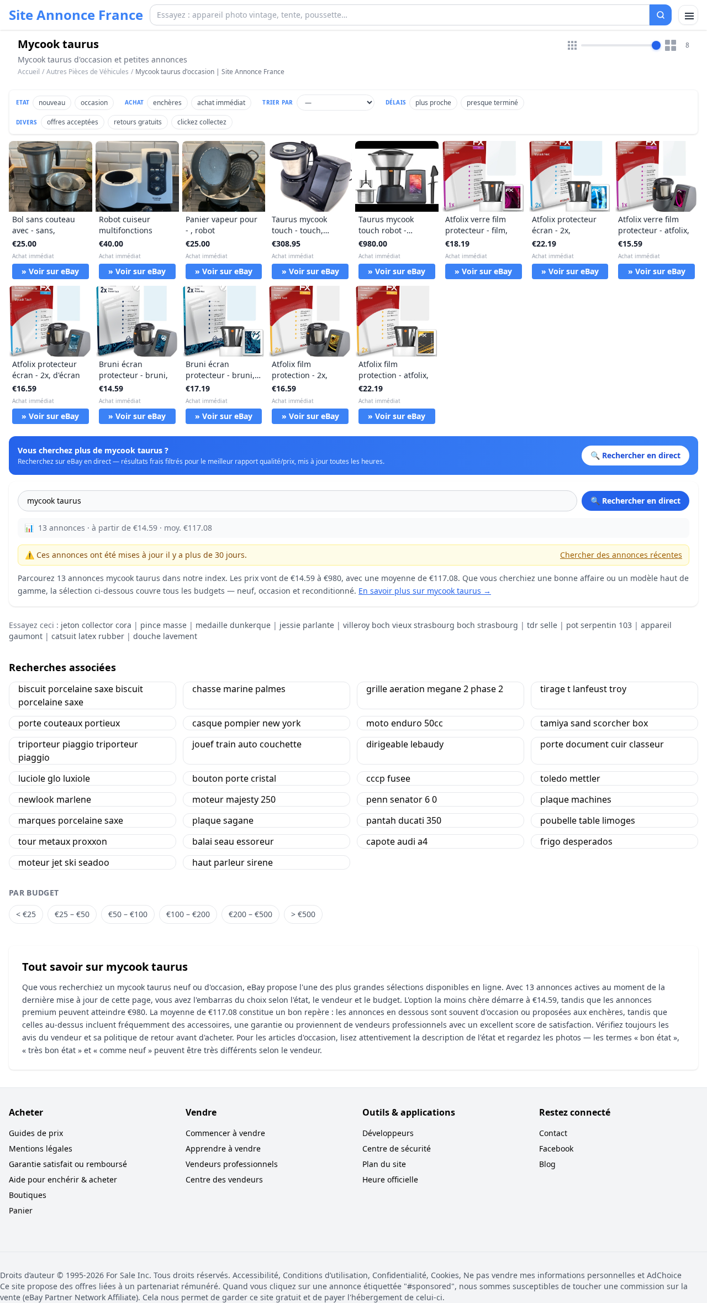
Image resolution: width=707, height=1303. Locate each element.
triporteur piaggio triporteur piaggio (78, 750)
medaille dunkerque (233, 625)
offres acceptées (72, 122)
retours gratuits (138, 122)
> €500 (303, 914)
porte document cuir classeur (602, 744)
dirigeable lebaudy (405, 744)
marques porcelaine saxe (70, 820)
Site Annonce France (76, 15)
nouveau (52, 102)
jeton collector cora (96, 625)
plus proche (433, 102)
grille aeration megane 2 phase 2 (434, 689)
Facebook (556, 1148)
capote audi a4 (397, 841)
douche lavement (165, 636)
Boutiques (27, 1195)
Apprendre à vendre (223, 1148)
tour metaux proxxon (62, 841)
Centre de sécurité (396, 1148)
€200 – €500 (250, 914)
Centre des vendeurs (224, 1179)
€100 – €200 (188, 914)
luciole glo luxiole (54, 778)
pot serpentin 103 (599, 625)
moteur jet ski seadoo (63, 862)
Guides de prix (36, 1133)
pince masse (163, 625)
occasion (94, 102)
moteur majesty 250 (234, 799)
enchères (167, 102)
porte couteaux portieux (69, 723)
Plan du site (384, 1164)
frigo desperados (576, 841)
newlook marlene (54, 799)
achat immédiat (221, 102)
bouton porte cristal (234, 778)
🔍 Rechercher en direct (635, 500)
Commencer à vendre (225, 1133)
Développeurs (388, 1133)
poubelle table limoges (587, 820)
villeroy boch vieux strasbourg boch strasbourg (430, 625)
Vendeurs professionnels (232, 1164)
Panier (21, 1210)
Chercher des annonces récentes (621, 555)
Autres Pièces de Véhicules (87, 71)
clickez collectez (201, 122)
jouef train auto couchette (247, 744)
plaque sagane (223, 820)
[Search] (661, 14)
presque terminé (492, 102)
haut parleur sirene (232, 862)
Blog (547, 1164)
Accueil (29, 71)
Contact (553, 1133)
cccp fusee (388, 778)
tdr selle (542, 625)
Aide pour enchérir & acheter (63, 1179)
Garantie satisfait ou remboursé (68, 1164)
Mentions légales (40, 1148)
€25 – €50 (72, 914)
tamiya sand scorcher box (594, 723)
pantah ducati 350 (403, 820)
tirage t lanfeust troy (583, 689)
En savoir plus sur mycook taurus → (424, 590)
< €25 (26, 914)
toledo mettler (570, 778)
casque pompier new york (246, 723)
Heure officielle (390, 1179)
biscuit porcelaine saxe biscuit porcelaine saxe (80, 695)
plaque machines (575, 799)
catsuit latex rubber (87, 636)
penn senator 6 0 (401, 799)
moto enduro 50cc (404, 723)
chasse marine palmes (239, 689)
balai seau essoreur (233, 841)
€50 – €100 (127, 914)
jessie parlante (306, 625)
